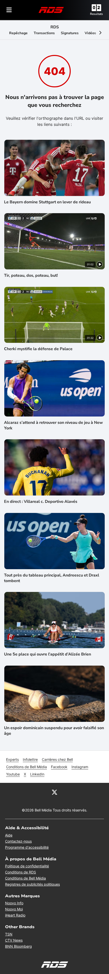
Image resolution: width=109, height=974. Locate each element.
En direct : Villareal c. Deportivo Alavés (40, 501)
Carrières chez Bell (57, 759)
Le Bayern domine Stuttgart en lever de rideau (47, 202)
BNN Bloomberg (18, 946)
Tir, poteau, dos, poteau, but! (31, 275)
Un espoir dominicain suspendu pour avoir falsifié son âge (54, 730)
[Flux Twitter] (54, 792)
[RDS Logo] (51, 10)
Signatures (70, 33)
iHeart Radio (15, 915)
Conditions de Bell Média (26, 767)
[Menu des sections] (9, 10)
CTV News (14, 940)
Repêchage (18, 33)
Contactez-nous (18, 841)
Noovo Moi (14, 909)
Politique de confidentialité (27, 866)
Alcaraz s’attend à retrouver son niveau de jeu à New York (53, 425)
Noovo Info (14, 903)
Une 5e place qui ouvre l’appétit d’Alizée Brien (47, 654)
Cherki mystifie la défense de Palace (38, 349)
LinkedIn (37, 774)
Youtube (13, 774)
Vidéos (90, 33)
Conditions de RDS (20, 872)
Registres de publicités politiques (32, 884)
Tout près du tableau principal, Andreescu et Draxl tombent (51, 578)
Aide (8, 835)
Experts (12, 759)
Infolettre (30, 759)
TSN (8, 934)
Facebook (59, 767)
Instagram (79, 767)
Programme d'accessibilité (27, 847)
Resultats (96, 14)
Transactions (44, 33)
